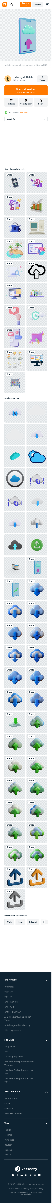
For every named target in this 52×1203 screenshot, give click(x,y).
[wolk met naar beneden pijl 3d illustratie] (14, 1008)
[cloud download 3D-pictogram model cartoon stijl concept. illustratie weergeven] (14, 808)
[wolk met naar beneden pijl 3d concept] (14, 1074)
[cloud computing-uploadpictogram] (14, 380)
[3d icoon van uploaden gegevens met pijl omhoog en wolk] (14, 875)
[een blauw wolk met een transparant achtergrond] (14, 697)
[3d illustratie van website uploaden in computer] (14, 919)
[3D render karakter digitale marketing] (14, 579)
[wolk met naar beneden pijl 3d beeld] (14, 985)
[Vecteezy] (4, 4)
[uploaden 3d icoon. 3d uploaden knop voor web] (14, 897)
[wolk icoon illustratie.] (14, 631)
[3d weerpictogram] (14, 535)
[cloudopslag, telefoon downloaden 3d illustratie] (14, 180)
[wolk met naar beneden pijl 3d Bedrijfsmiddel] (14, 1163)
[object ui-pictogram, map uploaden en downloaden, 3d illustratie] (14, 513)
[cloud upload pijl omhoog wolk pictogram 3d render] (14, 852)
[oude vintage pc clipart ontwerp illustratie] (14, 291)
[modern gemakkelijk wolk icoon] (14, 720)
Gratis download (26, 90)
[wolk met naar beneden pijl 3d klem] (14, 1052)
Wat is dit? (24, 112)
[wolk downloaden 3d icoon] (14, 786)
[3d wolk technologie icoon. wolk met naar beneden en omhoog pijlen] (14, 609)
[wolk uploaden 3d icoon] (14, 764)
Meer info (11, 117)
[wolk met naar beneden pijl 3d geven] (14, 1185)
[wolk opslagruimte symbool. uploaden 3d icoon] (14, 830)
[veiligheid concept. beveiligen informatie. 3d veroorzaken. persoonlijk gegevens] (14, 269)
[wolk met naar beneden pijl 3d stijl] (14, 1140)
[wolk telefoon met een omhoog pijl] (14, 941)
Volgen (42, 80)
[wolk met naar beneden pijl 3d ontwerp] (14, 1096)
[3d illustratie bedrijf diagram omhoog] (14, 247)
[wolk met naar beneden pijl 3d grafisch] (14, 1118)
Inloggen (37, 4)
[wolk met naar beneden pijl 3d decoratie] (14, 1030)
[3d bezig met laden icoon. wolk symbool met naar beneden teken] (14, 675)
